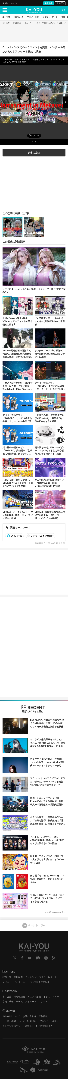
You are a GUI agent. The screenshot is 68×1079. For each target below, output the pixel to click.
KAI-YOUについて (11, 1016)
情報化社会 (17, 23)
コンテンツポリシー (12, 1026)
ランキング (30, 977)
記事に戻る (34, 152)
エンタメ (43, 1001)
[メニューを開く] (5, 10)
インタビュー (20, 981)
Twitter (15, 958)
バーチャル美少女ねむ (42, 535)
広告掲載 (43, 1016)
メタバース (16, 535)
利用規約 (31, 1021)
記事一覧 (7, 977)
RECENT (35, 707)
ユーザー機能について (14, 1021)
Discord (38, 958)
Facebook (22, 958)
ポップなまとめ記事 (40, 981)
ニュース (28, 23)
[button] (65, 102)
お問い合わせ (29, 1016)
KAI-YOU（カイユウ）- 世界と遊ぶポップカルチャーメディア (34, 10)
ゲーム (19, 1001)
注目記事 (18, 977)
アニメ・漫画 (34, 996)
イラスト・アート (52, 996)
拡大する (35, 135)
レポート (52, 977)
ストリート (30, 1001)
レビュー (7, 981)
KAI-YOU (6, 23)
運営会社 (29, 1026)
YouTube (29, 958)
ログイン (60, 3)
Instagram (46, 958)
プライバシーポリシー (50, 1021)
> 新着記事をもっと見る (55, 912)
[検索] (63, 10)
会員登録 (48, 3)
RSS (53, 958)
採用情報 (44, 1026)
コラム (42, 977)
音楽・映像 (8, 1001)
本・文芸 (7, 996)
